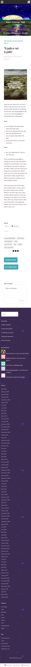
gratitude (3, 612)
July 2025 (3, 405)
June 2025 (4, 408)
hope (2, 615)
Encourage (8, 41)
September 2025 (5, 400)
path (15, 241)
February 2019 (5, 508)
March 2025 (4, 416)
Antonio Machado (10, 238)
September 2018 (5, 521)
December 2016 (5, 578)
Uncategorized (17, 41)
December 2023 (5, 440)
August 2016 (4, 589)
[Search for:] (9, 314)
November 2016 (5, 581)
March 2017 (4, 570)
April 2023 (4, 456)
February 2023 (5, 462)
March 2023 (4, 459)
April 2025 (4, 413)
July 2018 (3, 527)
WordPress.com (5, 649)
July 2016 (3, 591)
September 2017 (5, 554)
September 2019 (5, 500)
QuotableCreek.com (15, 18)
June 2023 (4, 451)
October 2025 (4, 397)
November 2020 (5, 473)
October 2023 (4, 445)
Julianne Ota (9, 377)
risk (15, 244)
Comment (21, 300)
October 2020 (5, 475)
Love (2, 623)
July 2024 (3, 437)
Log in (2, 640)
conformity (20, 238)
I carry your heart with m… (23, 353)
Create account (5, 638)
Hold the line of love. (19, 377)
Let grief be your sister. (7, 332)
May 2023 (4, 454)
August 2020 (4, 481)
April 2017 (3, 567)
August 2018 (4, 524)
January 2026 (4, 394)
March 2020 (4, 494)
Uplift (6, 43)
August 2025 (4, 402)
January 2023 (4, 464)
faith (2, 609)
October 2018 (4, 518)
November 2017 (5, 548)
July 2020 (3, 483)
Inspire (3, 620)
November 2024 (5, 427)
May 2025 (3, 410)
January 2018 (4, 543)
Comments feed (5, 646)
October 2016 (4, 583)
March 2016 (4, 594)
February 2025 (5, 418)
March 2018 (4, 537)
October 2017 (4, 551)
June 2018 (3, 529)
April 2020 (4, 491)
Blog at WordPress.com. (15, 658)
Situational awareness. (7, 336)
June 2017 (3, 562)
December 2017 (5, 546)
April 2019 (3, 502)
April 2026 (4, 389)
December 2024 (5, 424)
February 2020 (5, 497)
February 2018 (5, 540)
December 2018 (5, 513)
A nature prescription (6, 328)
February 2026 (5, 391)
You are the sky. (10, 260)
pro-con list (8, 244)
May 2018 (3, 532)
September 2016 (5, 586)
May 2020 (4, 489)
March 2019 (4, 505)
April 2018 (3, 535)
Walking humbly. (18, 365)
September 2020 (5, 478)
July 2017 (3, 559)
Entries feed (4, 643)
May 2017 (3, 564)
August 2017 (4, 556)
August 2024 (4, 435)
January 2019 (4, 510)
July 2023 (3, 448)
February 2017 (5, 572)
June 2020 (4, 486)
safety (20, 244)
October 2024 (5, 429)
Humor (3, 617)
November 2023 (5, 443)
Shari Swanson (10, 353)
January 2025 (4, 421)
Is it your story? (11, 267)
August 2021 (4, 467)
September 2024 (5, 432)
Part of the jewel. (5, 340)
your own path (9, 247)
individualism (8, 241)
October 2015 (4, 597)
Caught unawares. (6, 324)
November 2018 (5, 516)
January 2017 (4, 575)
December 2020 (5, 470)
